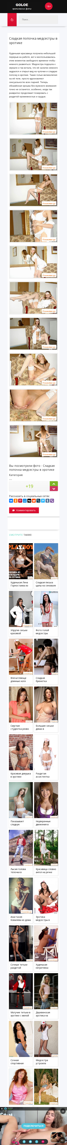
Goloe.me (25, 6)
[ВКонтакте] (11, 501)
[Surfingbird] (43, 501)
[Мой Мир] (25, 501)
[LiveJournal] (38, 501)
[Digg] (29, 501)
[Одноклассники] (16, 501)
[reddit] (34, 501)
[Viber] (52, 501)
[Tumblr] (47, 501)
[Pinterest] (20, 501)
